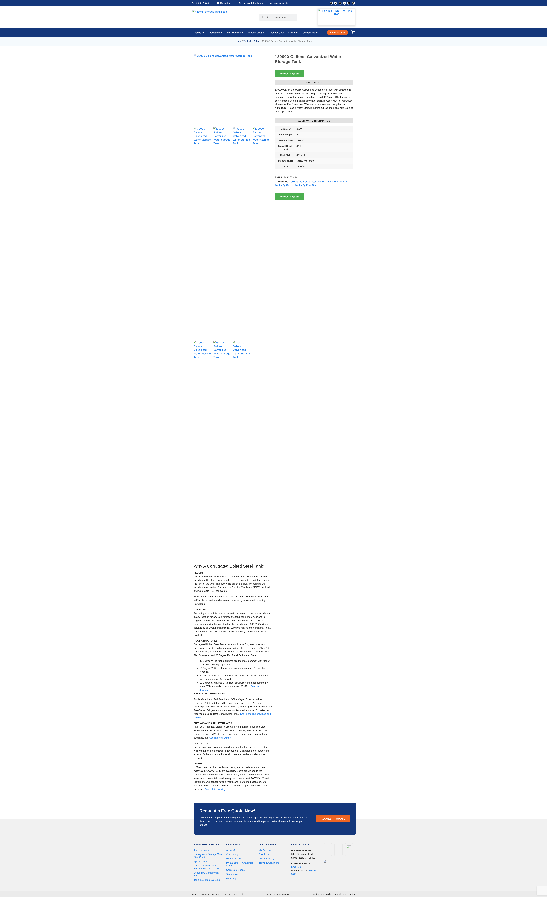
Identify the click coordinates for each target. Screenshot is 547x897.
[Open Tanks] (203, 32)
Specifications (201, 861)
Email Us (296, 867)
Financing (231, 878)
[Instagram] (344, 3)
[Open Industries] (222, 32)
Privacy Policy (266, 858)
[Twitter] (335, 3)
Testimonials (232, 874)
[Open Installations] (242, 32)
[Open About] (297, 32)
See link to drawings (220, 737)
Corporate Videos (235, 870)
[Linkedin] (348, 3)
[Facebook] (331, 3)
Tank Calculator (202, 850)
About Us (231, 850)
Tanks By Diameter (337, 181)
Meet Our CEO (234, 858)
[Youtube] (340, 3)
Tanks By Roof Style (306, 185)
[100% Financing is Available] (342, 870)
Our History (232, 854)
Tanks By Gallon (251, 41)
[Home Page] (215, 17)
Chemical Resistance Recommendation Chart (206, 867)
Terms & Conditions (269, 863)
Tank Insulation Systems (207, 880)
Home (238, 41)
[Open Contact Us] (317, 32)
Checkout (264, 854)
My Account (265, 850)
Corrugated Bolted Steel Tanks (307, 181)
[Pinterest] (353, 3)
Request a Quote (289, 73)
